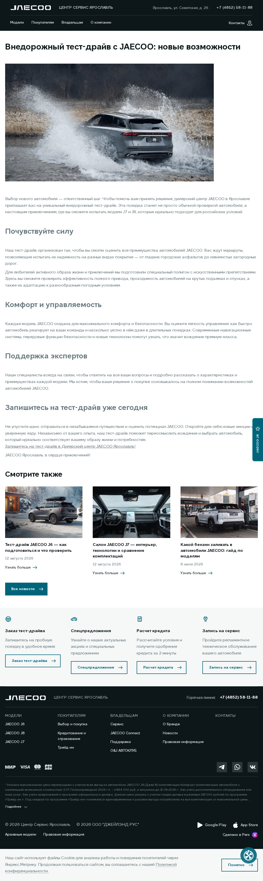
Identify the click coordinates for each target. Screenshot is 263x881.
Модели (17, 22)
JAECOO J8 (15, 733)
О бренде (171, 724)
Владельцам (72, 22)
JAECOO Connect (125, 733)
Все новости (23, 589)
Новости (170, 733)
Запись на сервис (226, 667)
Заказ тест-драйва (29, 661)
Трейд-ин (66, 747)
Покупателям (43, 22)
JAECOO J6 (15, 724)
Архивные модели (20, 834)
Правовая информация (183, 742)
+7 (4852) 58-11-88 (239, 698)
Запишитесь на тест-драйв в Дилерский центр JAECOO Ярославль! (70, 447)
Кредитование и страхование (72, 736)
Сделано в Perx (236, 835)
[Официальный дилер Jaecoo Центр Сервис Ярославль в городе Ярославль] (30, 7)
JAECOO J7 (15, 742)
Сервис (117, 724)
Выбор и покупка (72, 724)
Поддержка (120, 742)
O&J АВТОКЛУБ (123, 750)
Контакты (225, 716)
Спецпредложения (96, 667)
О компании (101, 22)
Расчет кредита (158, 667)
